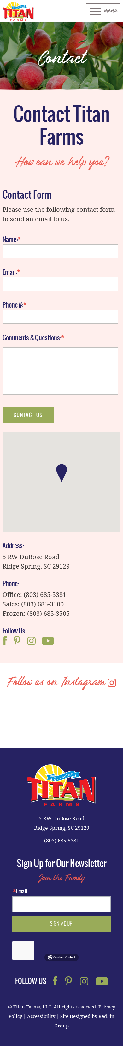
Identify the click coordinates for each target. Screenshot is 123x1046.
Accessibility (41, 1016)
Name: (10, 239)
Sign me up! (61, 923)
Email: (10, 272)
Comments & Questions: (32, 338)
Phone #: (13, 305)
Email (21, 891)
